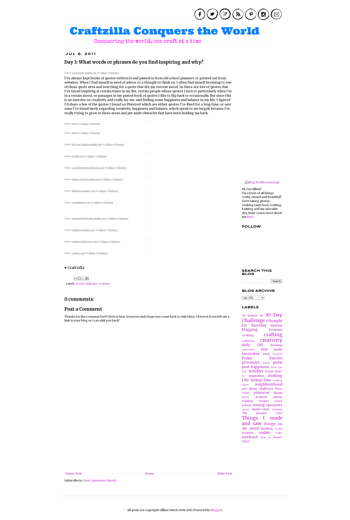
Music (245, 384)
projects (261, 397)
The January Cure (262, 413)
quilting (277, 397)
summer (277, 409)
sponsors (274, 405)
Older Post (224, 473)
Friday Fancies (262, 358)
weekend (249, 437)
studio (256, 409)
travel (278, 428)
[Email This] (76, 278)
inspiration (256, 376)
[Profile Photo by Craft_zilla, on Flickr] (262, 182)
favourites (250, 353)
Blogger (216, 510)
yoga (245, 441)
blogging (250, 329)
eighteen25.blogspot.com (84, 241)
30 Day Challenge (86, 283)
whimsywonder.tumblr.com (86, 179)
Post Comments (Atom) (99, 480)
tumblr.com (78, 156)
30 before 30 (252, 315)
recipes (263, 401)
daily (246, 345)
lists (267, 380)
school (246, 405)
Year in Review (271, 437)
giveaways (251, 362)
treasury (248, 433)
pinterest (262, 392)
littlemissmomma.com (83, 191)
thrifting (267, 428)
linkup (256, 380)
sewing (258, 405)
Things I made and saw (262, 420)
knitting (275, 375)
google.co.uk (78, 253)
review (278, 401)
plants (278, 393)
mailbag (277, 380)
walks (279, 433)
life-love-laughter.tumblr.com (86, 144)
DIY (260, 345)
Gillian (103, 73)
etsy (264, 349)
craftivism (248, 340)
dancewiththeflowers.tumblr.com (89, 218)
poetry (245, 397)
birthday (276, 325)
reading (247, 401)
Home (149, 473)
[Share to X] (83, 278)
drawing (276, 345)
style (266, 409)
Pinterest (114, 73)
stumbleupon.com (81, 202)
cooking (248, 335)
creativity (104, 283)
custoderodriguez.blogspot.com (88, 168)
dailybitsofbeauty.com (83, 230)
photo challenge (261, 388)
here (250, 217)
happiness (260, 367)
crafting (273, 334)
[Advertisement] (148, 440)
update (265, 432)
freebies (277, 354)
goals (266, 362)
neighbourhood (268, 384)
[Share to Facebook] (87, 278)
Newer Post (73, 473)
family (277, 349)
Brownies (275, 330)
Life (245, 380)
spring (245, 409)
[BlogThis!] (79, 278)
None (74, 123)
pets (244, 388)
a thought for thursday (262, 323)
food (266, 354)
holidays (256, 371)
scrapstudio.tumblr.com (84, 73)
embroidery (248, 349)
